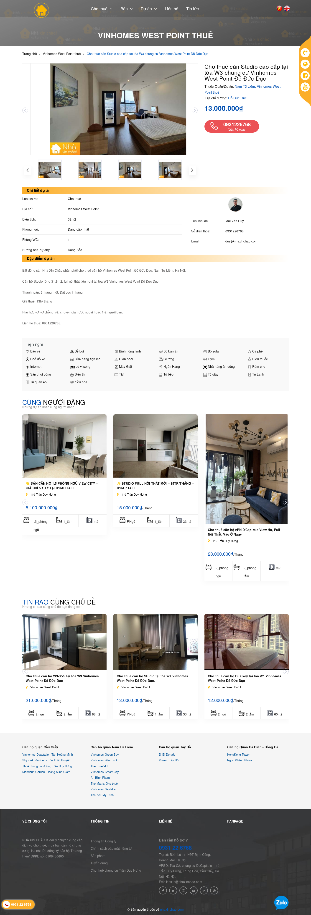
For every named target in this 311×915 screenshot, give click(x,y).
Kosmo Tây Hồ (168, 760)
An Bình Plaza (100, 778)
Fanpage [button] (235, 821)
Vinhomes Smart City (105, 772)
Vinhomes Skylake (103, 789)
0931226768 (234, 231)
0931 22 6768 (175, 847)
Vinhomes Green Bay (105, 754)
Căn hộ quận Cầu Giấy (40, 747)
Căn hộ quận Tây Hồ (175, 747)
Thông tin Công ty (103, 841)
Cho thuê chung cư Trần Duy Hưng (116, 870)
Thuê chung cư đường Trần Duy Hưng (47, 766)
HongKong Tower (238, 754)
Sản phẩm (98, 855)
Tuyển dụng (99, 863)
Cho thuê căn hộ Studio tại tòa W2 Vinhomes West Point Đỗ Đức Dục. (152, 678)
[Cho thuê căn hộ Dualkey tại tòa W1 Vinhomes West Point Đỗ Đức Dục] (246, 642)
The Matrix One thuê (104, 783)
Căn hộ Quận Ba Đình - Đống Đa (252, 747)
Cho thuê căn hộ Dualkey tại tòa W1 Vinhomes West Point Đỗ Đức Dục (244, 678)
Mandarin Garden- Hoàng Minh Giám (46, 772)
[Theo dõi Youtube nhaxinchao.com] (194, 890)
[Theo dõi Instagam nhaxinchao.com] (183, 890)
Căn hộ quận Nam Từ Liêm (112, 747)
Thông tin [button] (100, 821)
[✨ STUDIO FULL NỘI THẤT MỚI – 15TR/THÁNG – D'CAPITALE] (155, 446)
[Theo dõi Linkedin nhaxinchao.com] (204, 890)
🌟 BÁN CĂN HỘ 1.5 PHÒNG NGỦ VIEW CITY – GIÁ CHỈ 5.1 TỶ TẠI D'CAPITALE (62, 485)
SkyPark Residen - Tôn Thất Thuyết (46, 760)
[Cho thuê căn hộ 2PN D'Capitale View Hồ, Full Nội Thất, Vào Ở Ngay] (246, 469)
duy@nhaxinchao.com (241, 241)
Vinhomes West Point (105, 760)
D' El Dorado (167, 754)
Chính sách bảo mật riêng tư (111, 848)
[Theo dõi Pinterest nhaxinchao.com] (214, 890)
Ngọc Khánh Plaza (239, 760)
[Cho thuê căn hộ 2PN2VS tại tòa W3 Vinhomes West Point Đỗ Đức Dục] (64, 642)
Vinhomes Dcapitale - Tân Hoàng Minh (47, 754)
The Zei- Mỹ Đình (102, 795)
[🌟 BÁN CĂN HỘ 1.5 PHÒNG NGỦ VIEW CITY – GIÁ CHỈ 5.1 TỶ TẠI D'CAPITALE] (64, 446)
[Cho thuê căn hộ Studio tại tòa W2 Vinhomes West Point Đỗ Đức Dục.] (155, 642)
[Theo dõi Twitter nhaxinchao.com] (173, 890)
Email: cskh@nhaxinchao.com (180, 881)
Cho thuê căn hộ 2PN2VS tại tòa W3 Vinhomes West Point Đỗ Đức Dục (62, 678)
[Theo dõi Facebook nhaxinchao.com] (163, 890)
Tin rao (59, 601)
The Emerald (99, 766)
